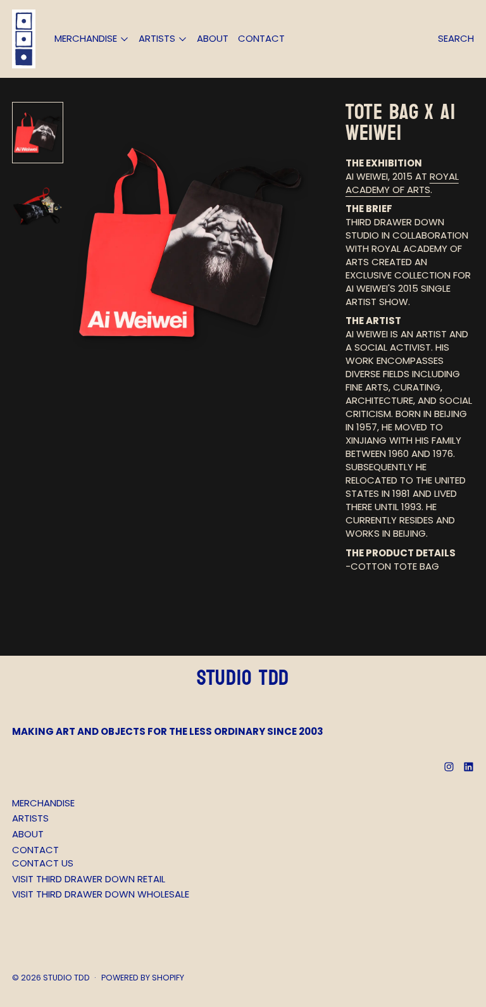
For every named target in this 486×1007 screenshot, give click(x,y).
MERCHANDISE (43, 803)
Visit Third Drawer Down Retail (88, 878)
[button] (37, 132)
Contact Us (42, 863)
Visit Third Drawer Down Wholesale (100, 894)
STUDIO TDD (66, 977)
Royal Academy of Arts (402, 183)
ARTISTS (30, 818)
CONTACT (261, 38)
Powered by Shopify (142, 977)
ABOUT (212, 38)
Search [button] (456, 38)
